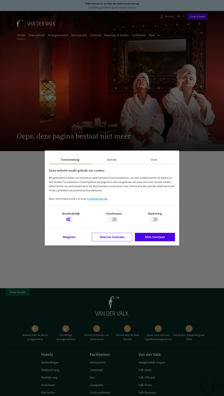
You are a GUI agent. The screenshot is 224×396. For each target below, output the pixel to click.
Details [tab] (112, 160)
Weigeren (69, 237)
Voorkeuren (114, 213)
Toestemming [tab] (70, 160)
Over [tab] (154, 160)
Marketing (155, 213)
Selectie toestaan (112, 237)
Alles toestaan (155, 237)
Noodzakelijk (71, 213)
